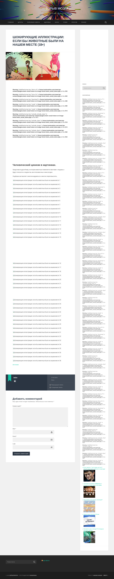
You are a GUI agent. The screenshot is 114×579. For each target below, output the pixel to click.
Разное (83, 22)
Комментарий (17, 406)
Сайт (14, 444)
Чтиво (65, 22)
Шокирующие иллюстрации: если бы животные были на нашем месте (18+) (38, 41)
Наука (57, 22)
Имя (14, 428)
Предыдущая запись (57, 385)
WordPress (33, 575)
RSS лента (46, 560)
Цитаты (20, 22)
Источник (16, 364)
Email (15, 436)
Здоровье (47, 22)
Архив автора (14, 381)
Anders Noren (97, 575)
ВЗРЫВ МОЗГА (57, 8)
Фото (52, 380)
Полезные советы (33, 22)
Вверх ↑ (106, 575)
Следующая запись (57, 387)
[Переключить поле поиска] (105, 22)
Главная (11, 22)
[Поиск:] (94, 88)
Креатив (74, 22)
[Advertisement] (40, 148)
